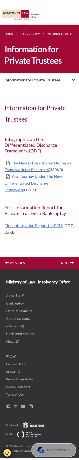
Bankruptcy (15, 303)
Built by (10, 434)
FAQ (9, 356)
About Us (13, 295)
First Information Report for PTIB (34, 225)
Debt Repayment (19, 311)
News (10, 341)
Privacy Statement (18, 387)
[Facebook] (10, 406)
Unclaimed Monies (20, 334)
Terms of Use (15, 394)
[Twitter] (17, 406)
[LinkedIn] (32, 406)
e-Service (13, 326)
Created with (13, 425)
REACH (11, 371)
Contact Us (13, 364)
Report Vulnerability (19, 379)
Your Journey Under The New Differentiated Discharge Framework (33, 183)
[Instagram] (24, 406)
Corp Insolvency (18, 318)
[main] (39, 147)
